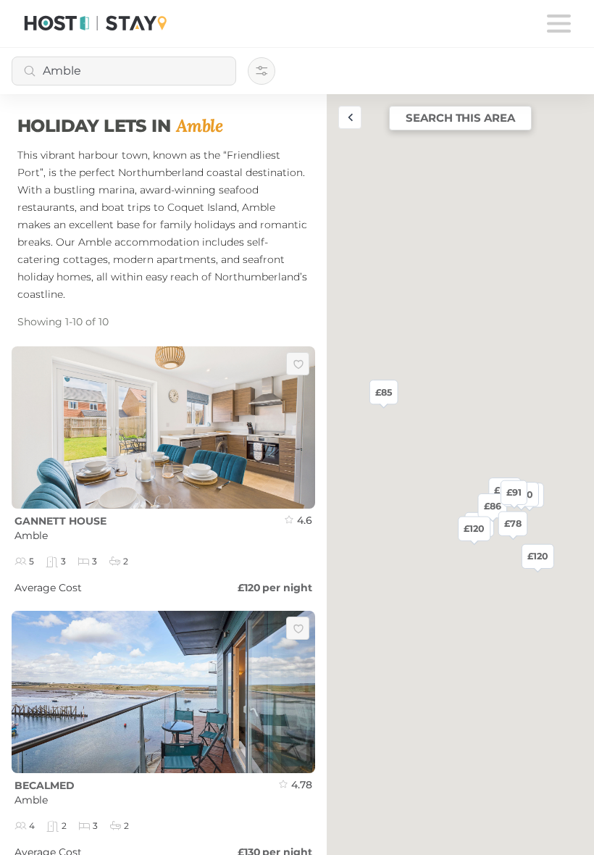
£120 (537, 556)
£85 (383, 392)
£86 (492, 506)
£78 (512, 523)
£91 (514, 492)
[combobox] (124, 71)
